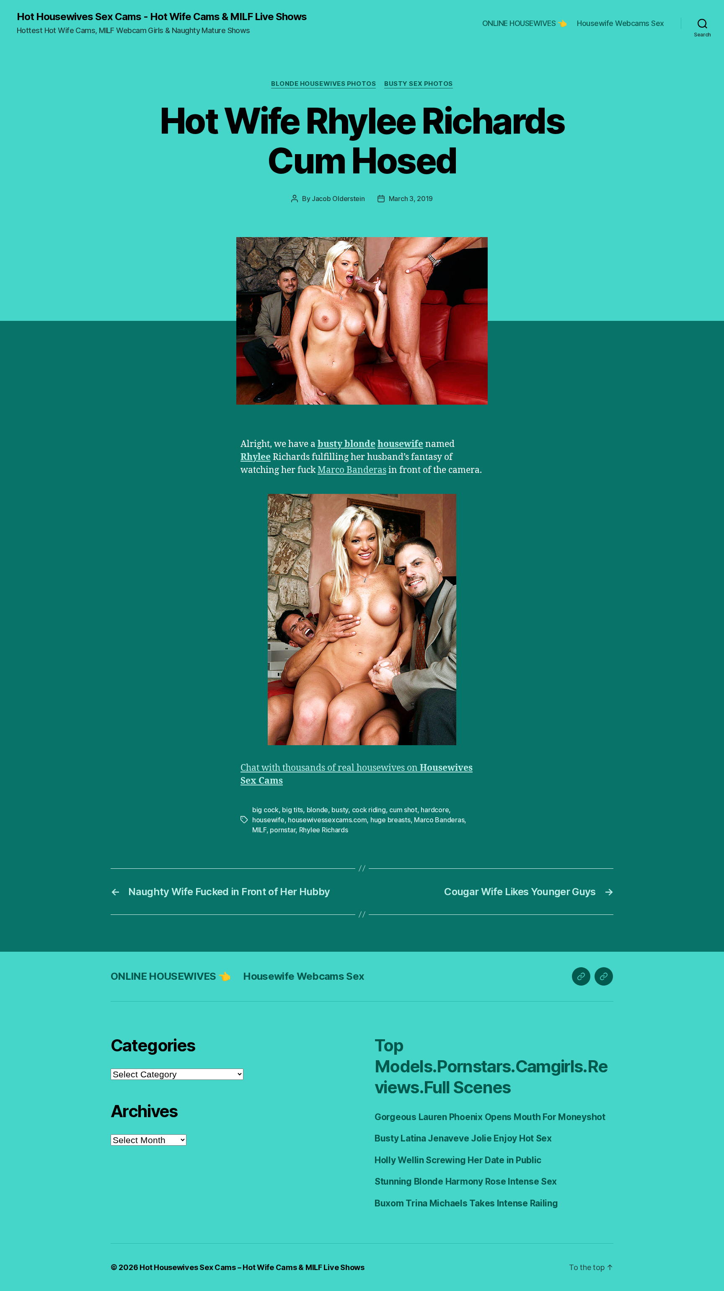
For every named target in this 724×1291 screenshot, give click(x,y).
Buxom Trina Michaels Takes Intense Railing (466, 1203)
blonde (317, 810)
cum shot (403, 810)
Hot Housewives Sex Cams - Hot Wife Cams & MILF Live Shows (162, 17)
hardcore (435, 810)
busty (339, 810)
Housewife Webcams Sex (620, 23)
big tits (292, 810)
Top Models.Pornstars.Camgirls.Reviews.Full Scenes (491, 1066)
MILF (259, 830)
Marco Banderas (352, 470)
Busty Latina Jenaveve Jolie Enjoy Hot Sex (463, 1138)
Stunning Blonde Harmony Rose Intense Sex (466, 1181)
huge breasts (390, 820)
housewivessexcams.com (327, 820)
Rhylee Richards (323, 830)
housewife (268, 820)
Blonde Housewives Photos (323, 84)
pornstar (282, 830)
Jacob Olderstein (338, 198)
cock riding (369, 810)
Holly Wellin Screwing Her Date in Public (458, 1160)
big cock (265, 810)
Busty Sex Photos (418, 84)
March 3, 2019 (411, 198)
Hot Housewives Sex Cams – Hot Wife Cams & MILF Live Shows (252, 1267)
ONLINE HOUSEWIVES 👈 (524, 23)
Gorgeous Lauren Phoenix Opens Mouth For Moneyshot (490, 1117)
